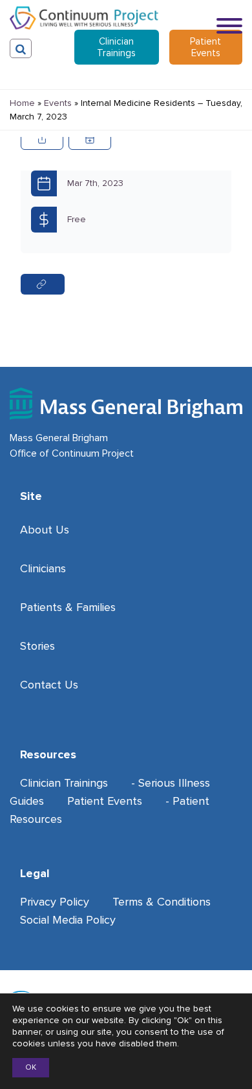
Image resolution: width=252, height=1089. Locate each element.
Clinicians (43, 568)
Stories (37, 646)
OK (30, 1067)
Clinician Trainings (116, 47)
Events (58, 103)
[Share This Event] (42, 139)
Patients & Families (68, 607)
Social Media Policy (68, 920)
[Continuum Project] (84, 18)
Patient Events (205, 47)
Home (22, 103)
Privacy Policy (54, 902)
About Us (44, 530)
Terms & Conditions (161, 902)
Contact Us (49, 685)
